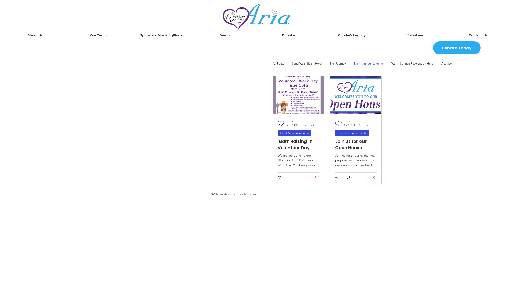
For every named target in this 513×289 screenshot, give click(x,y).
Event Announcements (368, 63)
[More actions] (318, 123)
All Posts (278, 63)
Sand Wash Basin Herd (307, 63)
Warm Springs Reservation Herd (412, 63)
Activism (447, 63)
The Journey (338, 63)
